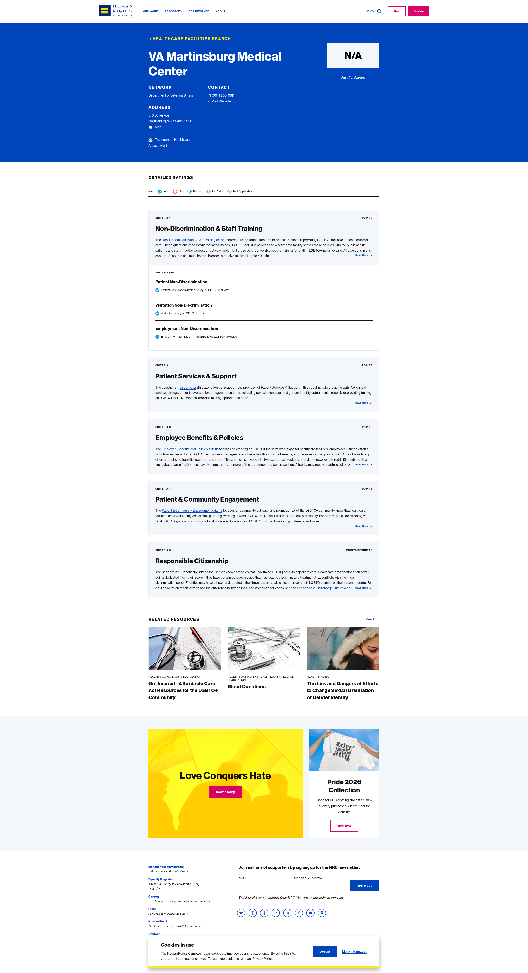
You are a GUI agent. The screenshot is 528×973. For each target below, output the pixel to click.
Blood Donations (247, 686)
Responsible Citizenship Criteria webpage (327, 588)
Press (152, 909)
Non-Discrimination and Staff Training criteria (194, 240)
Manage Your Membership (166, 867)
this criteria (188, 387)
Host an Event (157, 921)
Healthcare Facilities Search (192, 38)
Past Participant (353, 77)
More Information (354, 951)
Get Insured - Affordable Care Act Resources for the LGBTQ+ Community (183, 690)
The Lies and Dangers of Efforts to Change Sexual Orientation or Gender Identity (342, 690)
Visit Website (221, 101)
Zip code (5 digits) (316, 878)
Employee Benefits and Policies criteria (190, 449)
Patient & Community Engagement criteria (192, 510)
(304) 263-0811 (223, 95)
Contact (154, 934)
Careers (153, 896)
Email (251, 878)
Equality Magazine (160, 879)
